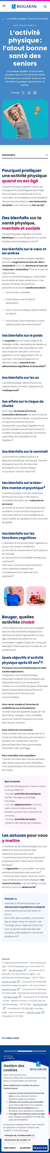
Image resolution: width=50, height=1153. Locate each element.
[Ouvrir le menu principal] (4, 6)
